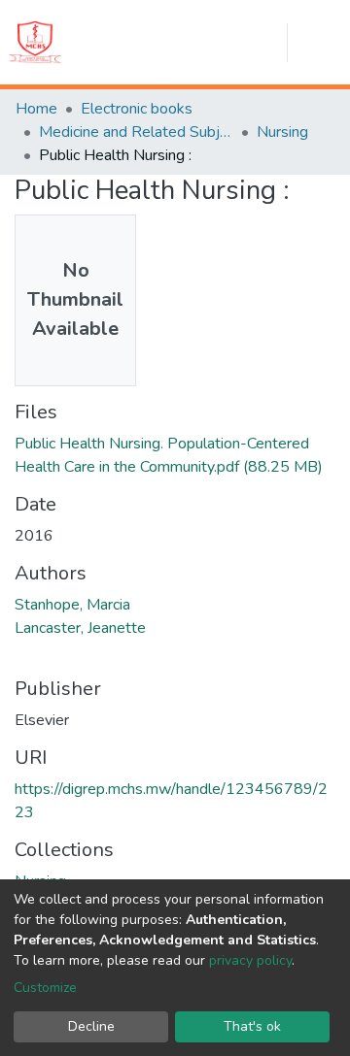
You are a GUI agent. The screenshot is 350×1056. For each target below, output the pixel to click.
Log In (265, 42)
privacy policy (250, 960)
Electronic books (136, 108)
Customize (45, 987)
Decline (91, 1026)
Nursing (282, 132)
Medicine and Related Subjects (136, 132)
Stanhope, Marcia (72, 604)
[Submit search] (181, 42)
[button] (217, 42)
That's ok (252, 1026)
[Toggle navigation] (326, 42)
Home (36, 108)
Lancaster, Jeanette (80, 628)
